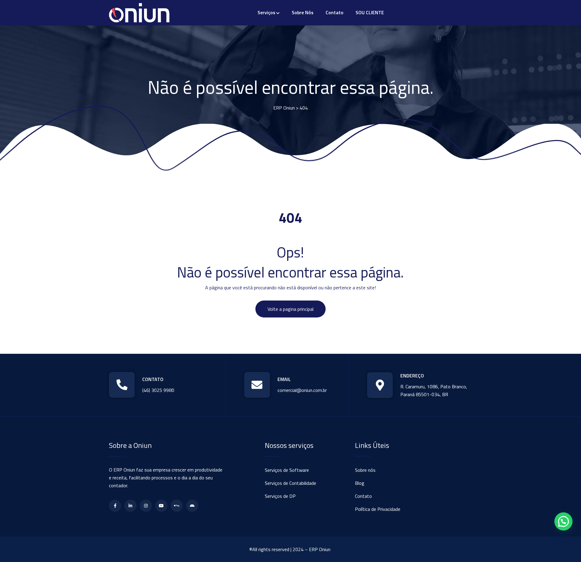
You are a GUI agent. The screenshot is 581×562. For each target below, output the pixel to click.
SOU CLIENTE (370, 12)
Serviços (266, 12)
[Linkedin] (130, 506)
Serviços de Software (287, 470)
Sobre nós (302, 12)
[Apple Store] (177, 506)
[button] (563, 521)
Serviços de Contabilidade (290, 483)
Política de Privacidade (377, 509)
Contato (334, 12)
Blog (359, 483)
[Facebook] (115, 506)
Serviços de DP (280, 496)
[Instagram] (146, 506)
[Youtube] (161, 506)
